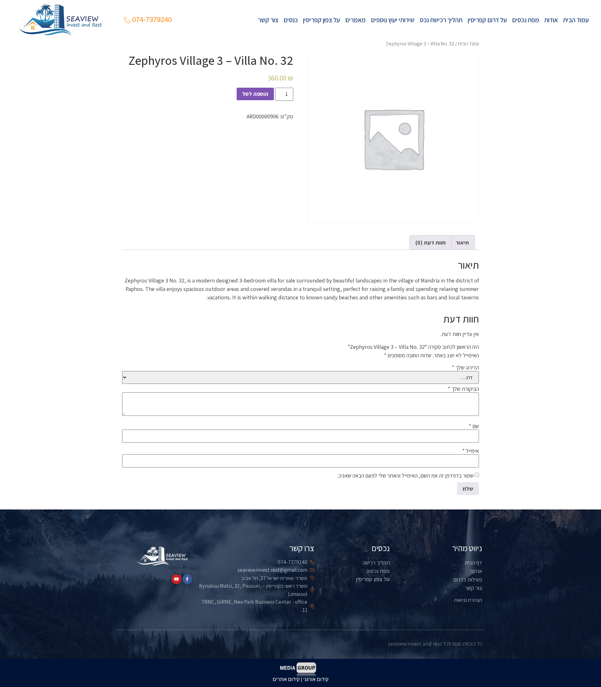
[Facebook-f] (187, 579)
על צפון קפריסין (321, 20)
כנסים (291, 20)
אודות (551, 20)
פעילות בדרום (467, 579)
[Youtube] (176, 579)
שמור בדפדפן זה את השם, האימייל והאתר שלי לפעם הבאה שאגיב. (405, 475)
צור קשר (268, 20)
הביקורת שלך (463, 389)
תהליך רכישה (376, 562)
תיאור (462, 242)
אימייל (470, 451)
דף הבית (473, 562)
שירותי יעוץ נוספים (392, 20)
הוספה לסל (255, 93)
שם (474, 426)
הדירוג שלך (465, 367)
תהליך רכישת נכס (441, 20)
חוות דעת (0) (430, 242)
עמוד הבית (576, 20)
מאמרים (355, 20)
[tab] (462, 242)
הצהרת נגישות (468, 600)
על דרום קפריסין (487, 20)
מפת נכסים (525, 20)
